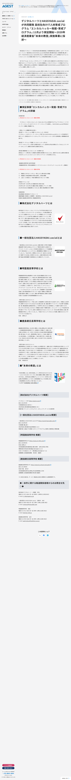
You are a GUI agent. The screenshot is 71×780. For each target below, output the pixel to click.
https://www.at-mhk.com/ (36, 441)
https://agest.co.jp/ (34, 401)
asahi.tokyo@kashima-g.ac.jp (31, 521)
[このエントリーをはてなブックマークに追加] (47, 535)
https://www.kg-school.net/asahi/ (40, 465)
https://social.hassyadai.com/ (46, 421)
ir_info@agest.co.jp (28, 496)
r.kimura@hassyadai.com (30, 504)
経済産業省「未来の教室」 (30, 383)
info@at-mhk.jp (27, 513)
